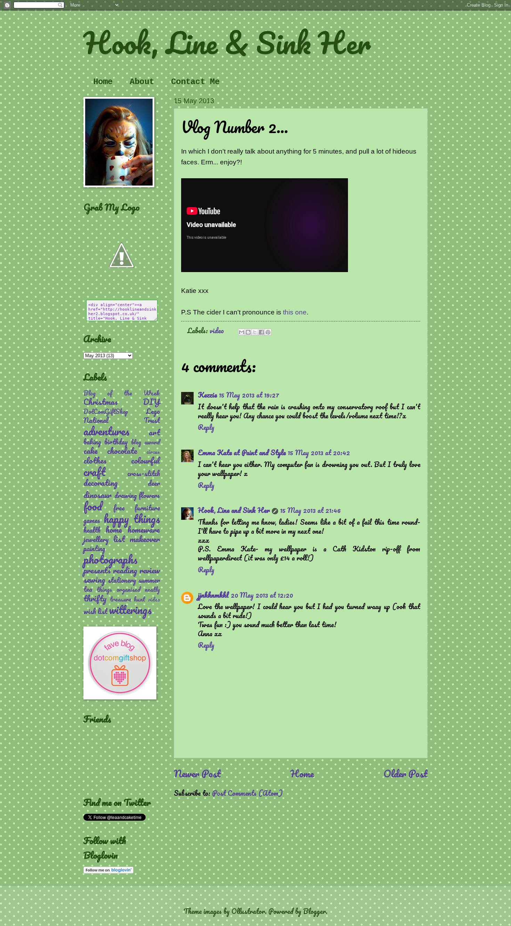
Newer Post (197, 773)
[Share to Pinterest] (268, 332)
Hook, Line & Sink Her (227, 42)
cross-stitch (143, 473)
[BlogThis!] (248, 332)
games (91, 520)
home (114, 529)
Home (103, 82)
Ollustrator (248, 911)
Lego (153, 411)
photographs (110, 559)
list (119, 539)
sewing (94, 579)
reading (125, 570)
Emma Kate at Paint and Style (242, 452)
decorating (100, 482)
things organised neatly (128, 589)
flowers (149, 495)
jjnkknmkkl (213, 594)
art (154, 432)
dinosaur (97, 494)
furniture (147, 507)
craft (94, 472)
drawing (125, 495)
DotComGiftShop (105, 411)
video (217, 330)
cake (90, 450)
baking (92, 441)
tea (87, 589)
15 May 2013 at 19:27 (249, 394)
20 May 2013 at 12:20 (262, 594)
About (142, 82)
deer (154, 483)
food (92, 506)
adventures (106, 431)
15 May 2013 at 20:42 (319, 452)
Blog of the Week (121, 393)
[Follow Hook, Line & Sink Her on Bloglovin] (108, 870)
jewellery (96, 539)
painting (94, 548)
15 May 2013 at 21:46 (310, 510)
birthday (116, 441)
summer (149, 579)
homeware (144, 529)
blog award (145, 442)
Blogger (314, 911)
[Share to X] (254, 332)
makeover (145, 539)
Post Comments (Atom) (247, 792)
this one (295, 312)
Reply (206, 427)
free (118, 507)
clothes (94, 460)
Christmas (100, 401)
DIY (151, 401)
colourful (145, 460)
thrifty (95, 598)
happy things (132, 518)
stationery (122, 579)
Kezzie (207, 394)
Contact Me (195, 82)
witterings (130, 609)
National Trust (121, 420)
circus (153, 451)
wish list (95, 611)
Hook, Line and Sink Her (234, 510)
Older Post (405, 773)
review (149, 570)
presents (97, 570)
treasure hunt (127, 599)
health (91, 529)
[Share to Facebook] (261, 332)
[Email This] (241, 332)
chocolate (122, 450)
